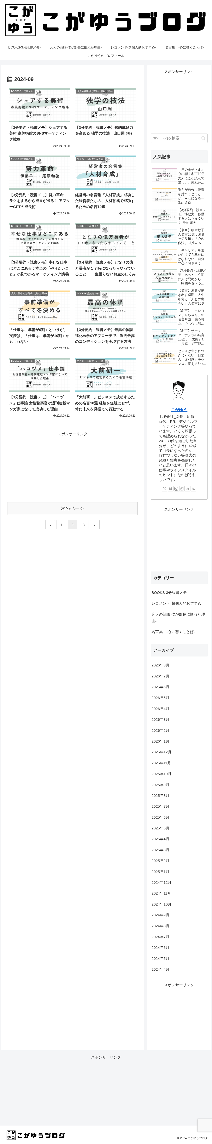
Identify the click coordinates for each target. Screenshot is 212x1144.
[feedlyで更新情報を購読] (187, 488)
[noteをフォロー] (182, 488)
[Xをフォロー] (164, 488)
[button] (203, 138)
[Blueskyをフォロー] (170, 488)
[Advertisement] (72, 467)
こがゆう (179, 409)
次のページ (72, 508)
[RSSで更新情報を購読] (193, 488)
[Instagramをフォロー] (176, 488)
